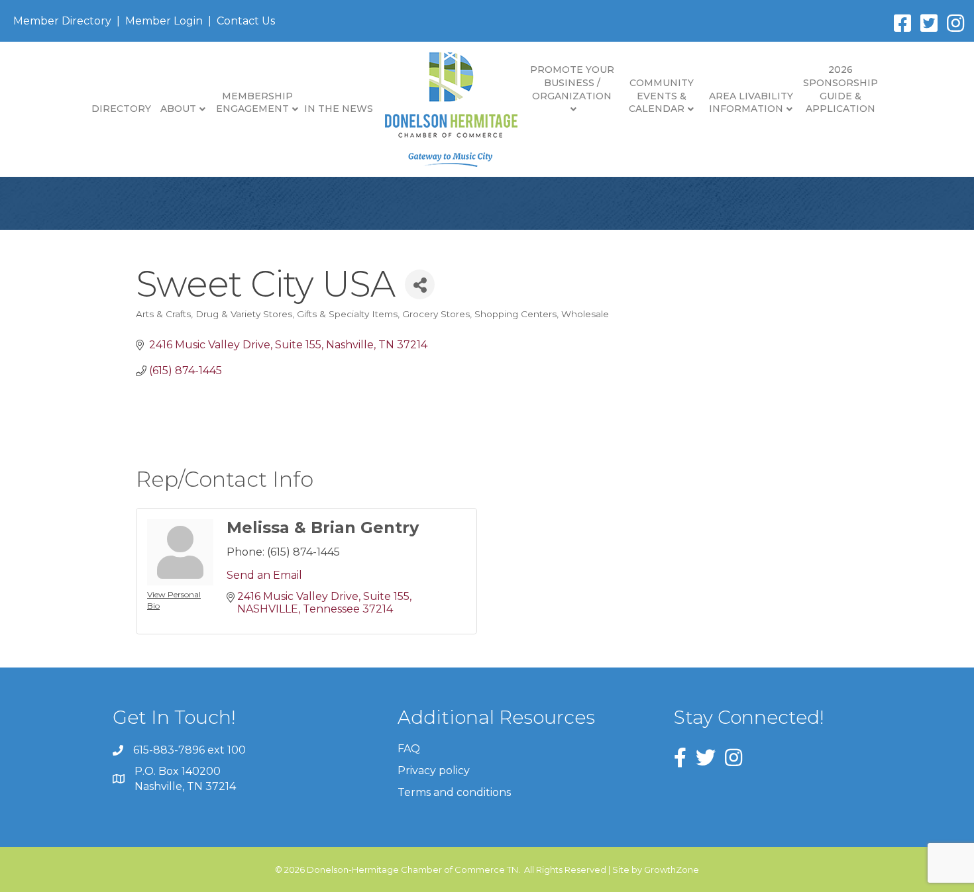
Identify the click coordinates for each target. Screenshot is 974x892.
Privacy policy (434, 770)
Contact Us (246, 21)
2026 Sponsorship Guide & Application (840, 89)
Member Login (164, 21)
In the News (338, 109)
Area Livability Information (751, 102)
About (178, 109)
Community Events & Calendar (661, 96)
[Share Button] (420, 284)
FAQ (409, 748)
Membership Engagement (254, 102)
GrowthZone (671, 869)
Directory (121, 109)
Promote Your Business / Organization (572, 82)
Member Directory (62, 21)
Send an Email (264, 575)
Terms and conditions (454, 792)
